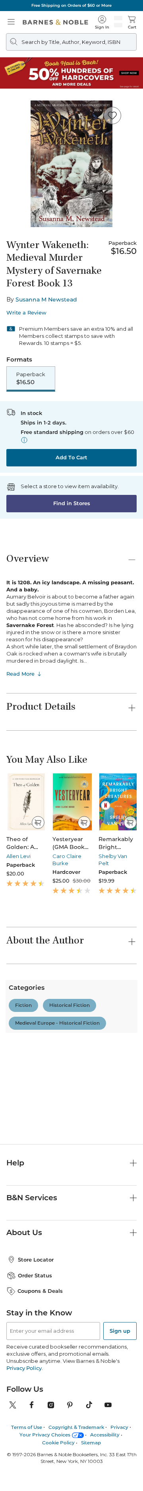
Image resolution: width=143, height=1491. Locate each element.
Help (15, 1225)
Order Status (35, 1337)
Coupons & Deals (40, 1353)
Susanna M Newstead (46, 299)
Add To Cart (71, 457)
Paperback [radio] (30, 378)
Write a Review (26, 313)
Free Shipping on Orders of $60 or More (71, 5)
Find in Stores (71, 503)
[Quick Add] (38, 822)
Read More (20, 674)
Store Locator (36, 1322)
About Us (24, 1294)
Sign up (120, 1393)
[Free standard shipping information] (24, 440)
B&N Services (31, 1259)
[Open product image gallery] (71, 163)
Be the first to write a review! (71, 1108)
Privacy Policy (24, 1430)
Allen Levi (18, 856)
